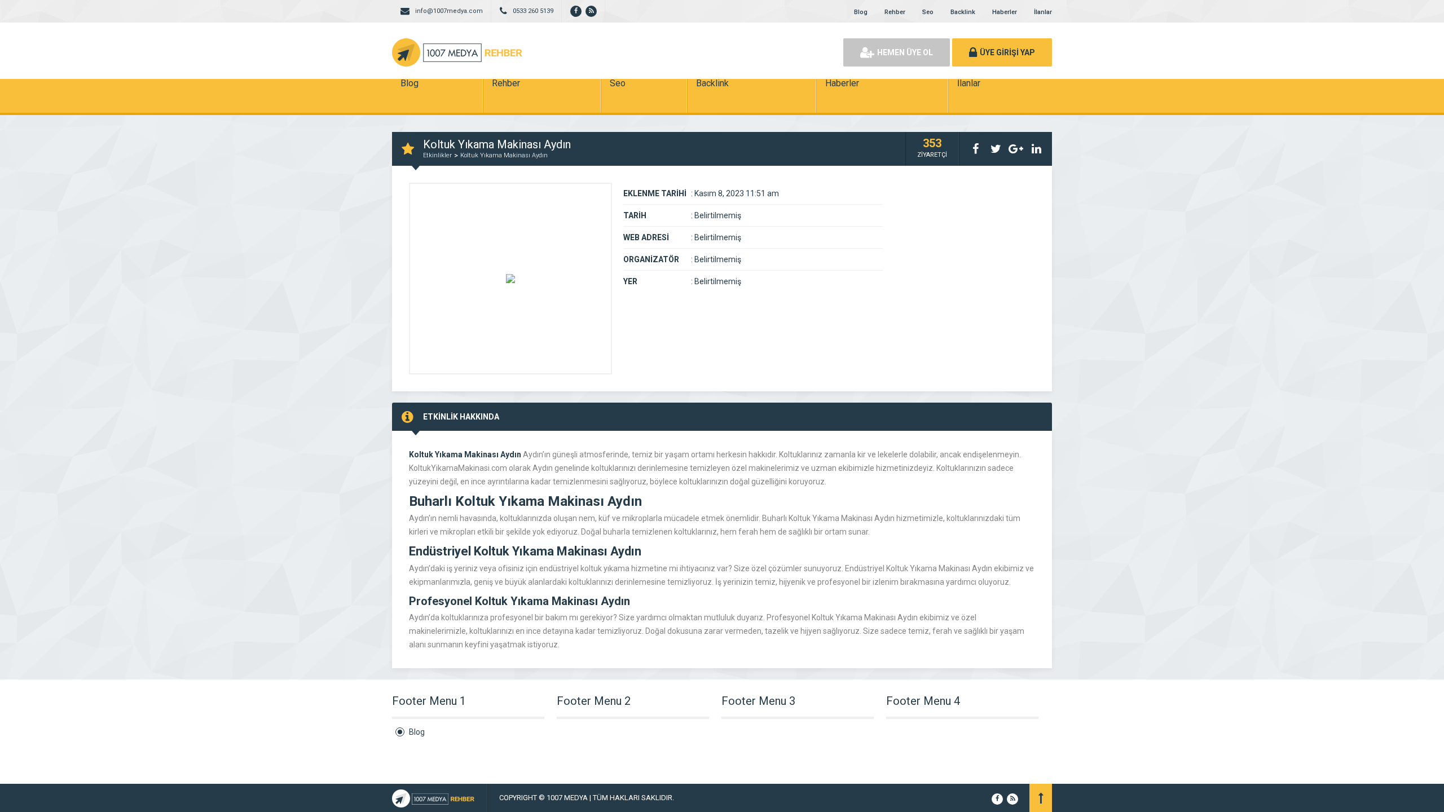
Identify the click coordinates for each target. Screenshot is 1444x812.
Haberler (1004, 12)
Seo (928, 12)
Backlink (962, 12)
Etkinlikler (437, 155)
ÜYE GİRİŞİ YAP (1007, 52)
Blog (861, 12)
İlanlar (1043, 12)
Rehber (894, 12)
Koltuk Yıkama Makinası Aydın (504, 155)
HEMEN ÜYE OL (905, 52)
